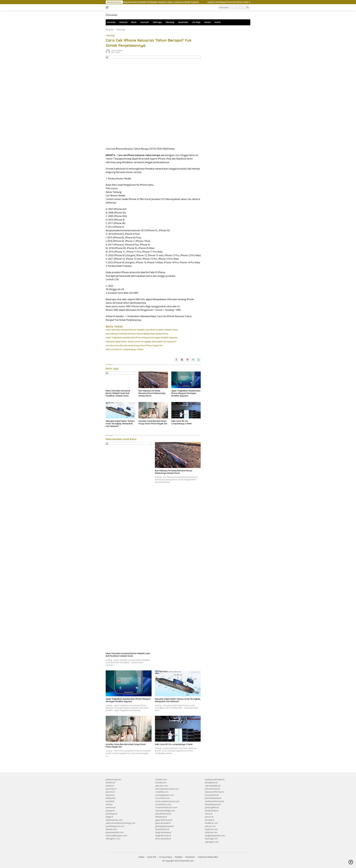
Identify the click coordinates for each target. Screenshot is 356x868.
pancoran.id (111, 788)
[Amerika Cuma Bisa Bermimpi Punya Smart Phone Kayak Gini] (153, 410)
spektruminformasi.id (214, 801)
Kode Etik (151, 857)
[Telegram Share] (193, 360)
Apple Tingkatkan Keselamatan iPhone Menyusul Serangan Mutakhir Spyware (142, 337)
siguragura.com (212, 841)
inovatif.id (110, 801)
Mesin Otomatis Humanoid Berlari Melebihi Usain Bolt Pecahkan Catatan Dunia (142, 330)
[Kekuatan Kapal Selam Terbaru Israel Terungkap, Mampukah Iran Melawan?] (120, 410)
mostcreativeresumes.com (167, 801)
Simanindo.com (187, 861)
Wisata (207, 22)
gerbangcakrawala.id (164, 826)
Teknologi (169, 22)
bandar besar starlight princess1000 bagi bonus (226, 29)
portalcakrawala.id (213, 798)
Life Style (196, 22)
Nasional (123, 22)
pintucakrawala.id (163, 838)
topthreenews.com (114, 820)
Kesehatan (183, 22)
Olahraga (157, 22)
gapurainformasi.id (163, 820)
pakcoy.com (210, 826)
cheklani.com (161, 779)
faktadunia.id (161, 816)
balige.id (109, 816)
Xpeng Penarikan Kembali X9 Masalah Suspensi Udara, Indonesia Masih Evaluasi (129, 2)
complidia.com (161, 791)
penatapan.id (111, 813)
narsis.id (208, 813)
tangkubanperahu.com (215, 835)
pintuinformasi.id (212, 788)
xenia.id (109, 804)
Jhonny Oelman (117, 50)
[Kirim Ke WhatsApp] (198, 360)
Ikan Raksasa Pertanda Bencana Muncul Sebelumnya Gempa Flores (137, 333)
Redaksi (178, 857)
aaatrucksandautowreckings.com (120, 823)
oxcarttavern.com (163, 804)
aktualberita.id (211, 782)
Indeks (141, 857)
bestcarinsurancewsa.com (167, 788)
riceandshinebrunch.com (166, 807)
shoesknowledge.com (165, 810)
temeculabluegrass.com (116, 835)
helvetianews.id (162, 829)
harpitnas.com (211, 829)
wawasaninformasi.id (214, 791)
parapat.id (110, 810)
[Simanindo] (111, 14)
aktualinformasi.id (163, 813)
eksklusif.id (110, 798)
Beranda (111, 22)
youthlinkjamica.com (115, 826)
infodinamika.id (211, 810)
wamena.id (110, 807)
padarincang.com (113, 779)
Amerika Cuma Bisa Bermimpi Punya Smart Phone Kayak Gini (134, 345)
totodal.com (160, 782)
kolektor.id (110, 782)
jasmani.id (110, 791)
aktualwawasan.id (213, 804)
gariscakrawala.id (163, 823)
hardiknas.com (211, 823)
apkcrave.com (161, 785)
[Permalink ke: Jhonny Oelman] (108, 51)
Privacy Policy (165, 857)
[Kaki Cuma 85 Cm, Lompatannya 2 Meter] (186, 410)
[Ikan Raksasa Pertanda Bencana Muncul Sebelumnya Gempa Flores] (153, 380)
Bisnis (133, 22)
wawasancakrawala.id (214, 779)
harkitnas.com (211, 832)
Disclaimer (190, 857)
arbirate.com (111, 829)
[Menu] (107, 7)
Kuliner (218, 22)
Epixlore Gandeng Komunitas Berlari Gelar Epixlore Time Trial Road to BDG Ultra (216, 2)
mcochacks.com (162, 798)
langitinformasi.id (163, 835)
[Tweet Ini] (182, 360)
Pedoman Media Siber (208, 857)
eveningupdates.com (164, 795)
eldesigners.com (113, 838)
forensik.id (209, 820)
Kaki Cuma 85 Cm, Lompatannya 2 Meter (125, 349)
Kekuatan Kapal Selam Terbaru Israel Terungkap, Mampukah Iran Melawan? (141, 341)
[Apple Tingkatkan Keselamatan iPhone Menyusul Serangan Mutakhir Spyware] (186, 380)
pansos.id (209, 816)
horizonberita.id (212, 795)
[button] (247, 7)
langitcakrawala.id (163, 832)
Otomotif (144, 22)
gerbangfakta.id (212, 807)
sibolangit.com (211, 838)
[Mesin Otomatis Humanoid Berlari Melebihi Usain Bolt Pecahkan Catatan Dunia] (120, 380)
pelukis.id (110, 785)
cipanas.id (110, 795)
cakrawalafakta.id (212, 785)
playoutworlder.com (115, 832)
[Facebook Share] (176, 360)
